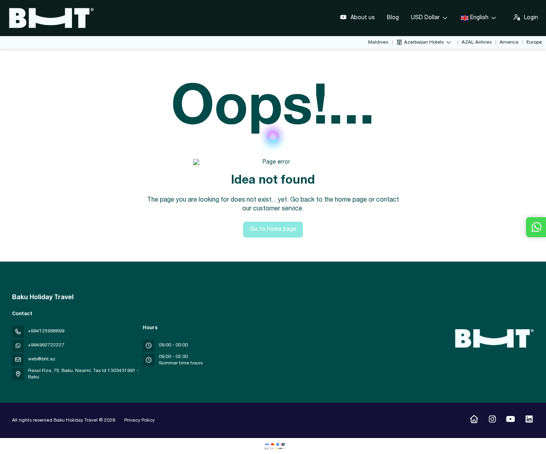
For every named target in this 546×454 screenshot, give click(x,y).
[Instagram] (492, 420)
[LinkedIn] (529, 420)
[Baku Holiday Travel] (493, 338)
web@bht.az (42, 359)
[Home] (474, 420)
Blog (393, 18)
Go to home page (273, 229)
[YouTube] (511, 420)
